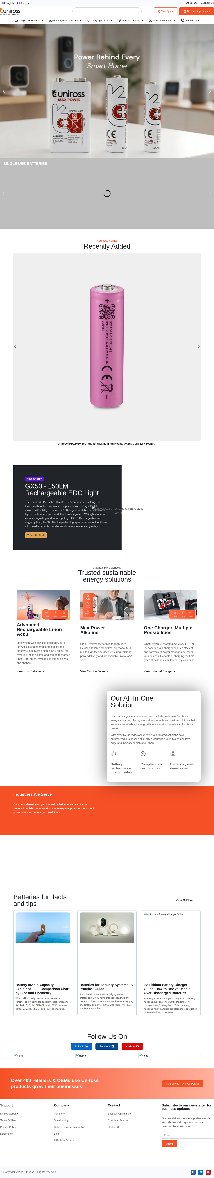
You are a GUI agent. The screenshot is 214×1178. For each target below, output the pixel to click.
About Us (191, 2)
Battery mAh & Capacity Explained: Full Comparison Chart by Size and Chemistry (43, 989)
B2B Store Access (64, 1140)
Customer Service (118, 1120)
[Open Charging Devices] (112, 20)
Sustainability (61, 1120)
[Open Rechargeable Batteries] (80, 20)
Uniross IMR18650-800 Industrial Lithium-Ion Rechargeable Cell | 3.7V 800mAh (107, 443)
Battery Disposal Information (69, 1127)
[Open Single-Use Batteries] (42, 20)
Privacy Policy (8, 1127)
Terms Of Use (8, 1120)
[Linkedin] (200, 1172)
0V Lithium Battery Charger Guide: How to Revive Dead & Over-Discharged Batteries (167, 989)
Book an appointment (119, 1113)
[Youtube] (208, 1172)
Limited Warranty (9, 1113)
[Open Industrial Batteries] (175, 20)
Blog (56, 1133)
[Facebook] (193, 1172)
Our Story (59, 1113)
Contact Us (207, 2)
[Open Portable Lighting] (142, 20)
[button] (4, 91)
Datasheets (6, 1133)
